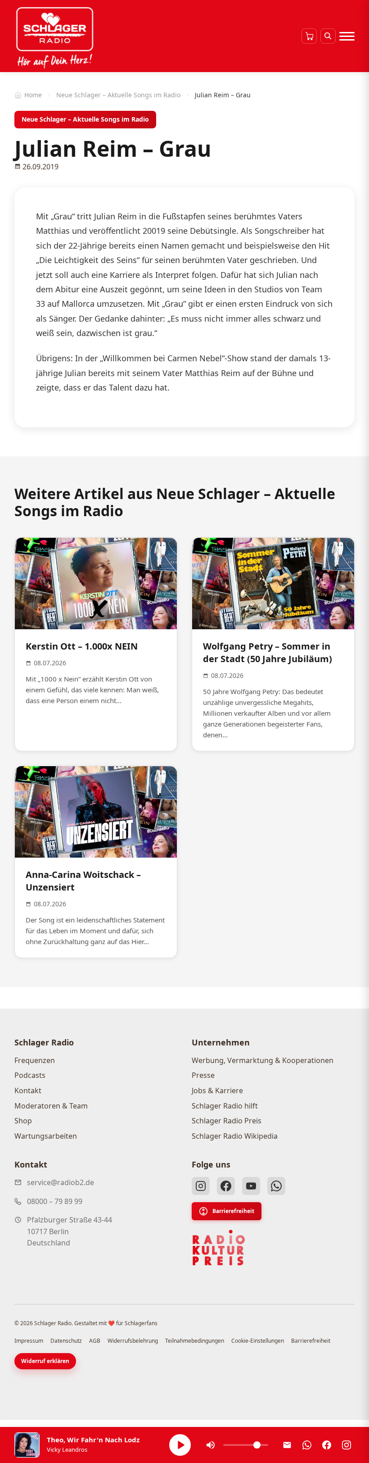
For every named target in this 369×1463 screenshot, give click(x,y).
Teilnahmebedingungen (194, 1341)
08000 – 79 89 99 (54, 1201)
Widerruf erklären (45, 1361)
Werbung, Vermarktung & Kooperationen (262, 1060)
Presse (203, 1075)
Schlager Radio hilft (225, 1106)
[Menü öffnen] (347, 36)
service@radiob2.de (60, 1182)
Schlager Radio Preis (226, 1121)
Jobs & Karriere (217, 1090)
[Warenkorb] (309, 36)
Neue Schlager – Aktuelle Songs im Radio (118, 95)
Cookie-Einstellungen (257, 1341)
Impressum (28, 1341)
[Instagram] (201, 1186)
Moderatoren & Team (51, 1106)
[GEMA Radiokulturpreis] (219, 1247)
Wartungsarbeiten (45, 1136)
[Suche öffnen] (328, 36)
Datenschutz (66, 1341)
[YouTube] (251, 1186)
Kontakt (27, 1090)
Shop (23, 1121)
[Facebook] (226, 1186)
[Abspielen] (180, 1445)
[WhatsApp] (276, 1186)
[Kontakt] (287, 1445)
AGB (94, 1341)
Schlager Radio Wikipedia (235, 1136)
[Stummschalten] (211, 1445)
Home (33, 95)
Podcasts (29, 1075)
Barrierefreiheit (233, 1211)
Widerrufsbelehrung (133, 1341)
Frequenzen (34, 1060)
